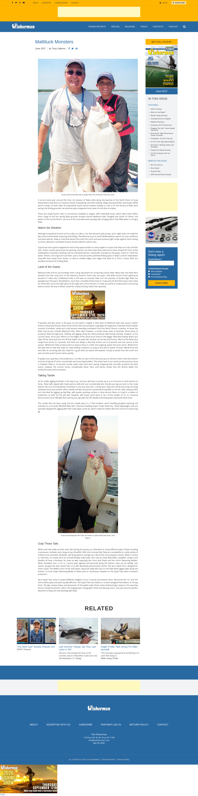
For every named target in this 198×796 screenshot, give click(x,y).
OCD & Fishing (156, 109)
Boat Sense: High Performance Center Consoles (162, 134)
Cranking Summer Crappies (161, 119)
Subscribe (85, 724)
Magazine (130, 27)
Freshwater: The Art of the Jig (161, 138)
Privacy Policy (123, 759)
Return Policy (139, 724)
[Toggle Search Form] (184, 26)
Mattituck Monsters (157, 122)
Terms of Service (108, 759)
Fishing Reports (97, 27)
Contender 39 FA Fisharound (161, 125)
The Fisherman (23, 26)
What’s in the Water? (158, 112)
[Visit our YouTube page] (24, 3)
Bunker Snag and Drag (159, 115)
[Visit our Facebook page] (12, 3)
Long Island (155, 274)
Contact (75, 3)
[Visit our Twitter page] (16, 3)
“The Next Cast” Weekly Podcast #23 (36, 646)
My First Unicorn (157, 165)
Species (115, 27)
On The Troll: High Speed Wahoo (163, 142)
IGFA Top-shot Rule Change (161, 174)
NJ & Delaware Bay (159, 277)
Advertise (46, 3)
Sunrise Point (155, 171)
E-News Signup (61, 3)
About (35, 3)
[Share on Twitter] (73, 48)
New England (156, 271)
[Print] (77, 48)
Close (2, 795)
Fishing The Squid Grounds (161, 150)
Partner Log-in (111, 724)
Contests (158, 27)
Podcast (173, 27)
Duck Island (155, 168)
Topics (143, 27)
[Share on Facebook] (69, 48)
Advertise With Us (58, 724)
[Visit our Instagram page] (20, 3)
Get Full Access (162, 42)
